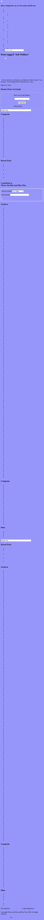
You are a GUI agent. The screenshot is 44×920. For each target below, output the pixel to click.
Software (12, 37)
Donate (7, 44)
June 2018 (8, 309)
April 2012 (8, 444)
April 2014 (8, 400)
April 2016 (8, 356)
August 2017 (9, 327)
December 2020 (10, 254)
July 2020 (8, 263)
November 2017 (10, 321)
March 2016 (9, 358)
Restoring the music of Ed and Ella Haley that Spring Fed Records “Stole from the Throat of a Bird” (23, 171)
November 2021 (10, 234)
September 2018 (10, 303)
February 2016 (9, 360)
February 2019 (9, 294)
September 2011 (10, 457)
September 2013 (10, 413)
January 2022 (9, 230)
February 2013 (9, 426)
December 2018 (10, 298)
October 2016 (9, 345)
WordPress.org (9, 537)
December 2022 (10, 210)
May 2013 (8, 420)
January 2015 (9, 384)
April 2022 (8, 224)
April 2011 (8, 466)
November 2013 (10, 409)
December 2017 (10, 320)
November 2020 (10, 256)
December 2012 (10, 429)
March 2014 (9, 402)
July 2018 (8, 307)
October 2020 (9, 257)
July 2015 (8, 373)
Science (7, 146)
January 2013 (9, 428)
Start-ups (12, 33)
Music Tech (8, 30)
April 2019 (8, 290)
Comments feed (10, 535)
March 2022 (9, 226)
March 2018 (9, 314)
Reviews (8, 22)
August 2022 (9, 217)
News (7, 138)
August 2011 (9, 459)
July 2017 (8, 329)
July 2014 (8, 395)
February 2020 (9, 272)
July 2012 (8, 439)
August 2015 (9, 371)
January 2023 (9, 208)
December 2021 (10, 232)
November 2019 (10, 278)
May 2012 (8, 442)
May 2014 (8, 398)
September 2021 (10, 237)
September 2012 (10, 435)
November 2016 (10, 343)
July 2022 (8, 219)
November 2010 (10, 475)
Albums (11, 24)
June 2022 (8, 221)
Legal (11, 43)
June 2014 (8, 396)
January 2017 (9, 340)
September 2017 (10, 325)
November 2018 (10, 299)
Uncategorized (9, 157)
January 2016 (9, 362)
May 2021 (8, 245)
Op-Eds (11, 13)
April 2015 (8, 378)
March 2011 (9, 468)
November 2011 (10, 453)
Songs (11, 26)
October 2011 (9, 455)
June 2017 (8, 331)
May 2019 (8, 288)
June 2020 (8, 265)
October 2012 (9, 433)
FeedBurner (26, 106)
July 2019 (8, 285)
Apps (10, 32)
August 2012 (9, 437)
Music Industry (10, 135)
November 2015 (10, 365)
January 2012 (9, 450)
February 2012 (9, 448)
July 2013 (8, 417)
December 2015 (10, 364)
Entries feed (9, 533)
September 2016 (10, 347)
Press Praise (13, 41)
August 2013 (9, 415)
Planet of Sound (14, 21)
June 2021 (8, 243)
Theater (7, 155)
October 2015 (9, 367)
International (9, 129)
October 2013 (9, 411)
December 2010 (10, 473)
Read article (24, 85)
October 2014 (9, 389)
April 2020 (8, 268)
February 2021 (9, 250)
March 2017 (9, 336)
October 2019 (9, 279)
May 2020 (8, 267)
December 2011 (10, 451)
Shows (11, 28)
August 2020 (9, 261)
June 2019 (8, 287)
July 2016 (8, 351)
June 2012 (8, 440)
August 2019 (9, 283)
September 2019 (10, 281)
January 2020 (9, 274)
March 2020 (9, 270)
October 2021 (9, 235)
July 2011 (8, 461)
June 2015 (8, 375)
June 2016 (8, 353)
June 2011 (8, 462)
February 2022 (9, 228)
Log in (7, 531)
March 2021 (9, 248)
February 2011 (9, 470)
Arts (6, 122)
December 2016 (10, 342)
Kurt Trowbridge (15, 908)
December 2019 (10, 276)
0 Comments (16, 85)
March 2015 (9, 380)
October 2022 (9, 213)
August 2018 (9, 305)
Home (7, 10)
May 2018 (8, 310)
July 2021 (8, 241)
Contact (7, 46)
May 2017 (8, 332)
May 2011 (8, 464)
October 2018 (9, 301)
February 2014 (9, 404)
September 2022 (10, 215)
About (7, 39)
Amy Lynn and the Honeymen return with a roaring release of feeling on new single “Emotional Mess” (24, 167)
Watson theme (5, 917)
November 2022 (10, 212)
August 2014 (9, 393)
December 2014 (10, 385)
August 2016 (9, 349)
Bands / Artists (13, 15)
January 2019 (9, 296)
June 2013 (8, 418)
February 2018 (9, 316)
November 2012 (10, 431)
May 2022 (8, 223)
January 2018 (9, 318)
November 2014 (10, 387)
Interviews (8, 17)
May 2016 (8, 354)
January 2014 (9, 406)
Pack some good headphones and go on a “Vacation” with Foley (21, 71)
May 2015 (8, 376)
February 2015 (9, 382)
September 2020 (10, 259)
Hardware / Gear (14, 35)
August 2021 (9, 239)
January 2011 (9, 472)
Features (7, 11)
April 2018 (8, 312)
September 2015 (10, 369)
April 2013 (8, 422)
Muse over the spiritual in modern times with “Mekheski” (23, 164)
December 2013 (10, 407)
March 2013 (9, 424)
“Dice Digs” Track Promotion (18, 48)
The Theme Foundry (19, 917)
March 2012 (9, 446)
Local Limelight (10, 19)
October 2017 (9, 323)
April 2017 (8, 334)
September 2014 (10, 391)
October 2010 (9, 477)
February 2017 (9, 338)
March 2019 (9, 292)
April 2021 (8, 246)
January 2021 (9, 252)
